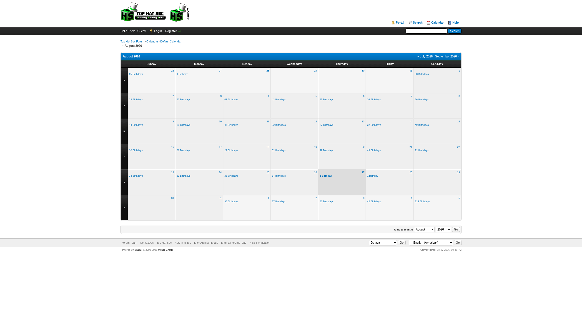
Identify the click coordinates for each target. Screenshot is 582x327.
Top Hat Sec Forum (132, 41)
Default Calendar (170, 41)
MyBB (138, 249)
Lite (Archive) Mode (206, 242)
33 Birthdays (184, 175)
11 (268, 121)
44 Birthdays (136, 125)
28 (267, 70)
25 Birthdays (136, 74)
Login (158, 31)
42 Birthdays (279, 99)
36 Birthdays (374, 99)
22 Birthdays (422, 150)
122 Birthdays (422, 201)
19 (315, 147)
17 (220, 147)
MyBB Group (165, 249)
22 (458, 147)
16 (172, 147)
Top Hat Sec (164, 242)
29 (315, 70)
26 (172, 70)
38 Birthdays (422, 74)
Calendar (437, 22)
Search (418, 22)
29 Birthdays (327, 150)
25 (267, 172)
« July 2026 (425, 56)
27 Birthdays (327, 125)
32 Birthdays (279, 125)
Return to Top (183, 242)
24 (220, 172)
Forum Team (129, 242)
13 (363, 121)
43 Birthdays (374, 150)
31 (410, 70)
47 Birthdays (231, 99)
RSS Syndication (259, 242)
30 (363, 70)
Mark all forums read (233, 242)
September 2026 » (447, 56)
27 (220, 70)
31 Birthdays (327, 201)
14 (410, 121)
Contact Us (147, 242)
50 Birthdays (184, 99)
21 (410, 147)
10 (220, 121)
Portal (400, 22)
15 (458, 121)
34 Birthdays (136, 175)
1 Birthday (182, 74)
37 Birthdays (279, 175)
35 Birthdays (327, 99)
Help (455, 22)
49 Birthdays (422, 125)
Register (171, 31)
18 (267, 147)
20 (363, 147)
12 (315, 121)
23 (172, 172)
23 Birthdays (136, 99)
